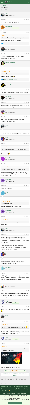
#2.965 (27, 90)
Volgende (21, 370)
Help (27, 389)
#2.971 (27, 185)
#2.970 (27, 163)
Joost (6, 192)
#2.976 (27, 273)
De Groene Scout (10, 62)
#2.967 (27, 116)
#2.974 (27, 234)
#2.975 (27, 259)
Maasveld (8, 179)
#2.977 (27, 291)
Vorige (7, 370)
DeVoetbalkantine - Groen (8, 386)
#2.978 (27, 307)
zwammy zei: (5, 167)
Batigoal (8, 267)
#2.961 (27, 19)
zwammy (8, 84)
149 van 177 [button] (14, 370)
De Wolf (4, 10)
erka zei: (4, 35)
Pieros (7, 285)
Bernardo (8, 48)
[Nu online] (4, 65)
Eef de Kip (8, 96)
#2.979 (27, 321)
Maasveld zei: (5, 201)
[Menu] (2, 2)
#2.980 (27, 343)
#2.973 (27, 216)
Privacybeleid (21, 389)
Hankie (7, 111)
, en (10, 79)
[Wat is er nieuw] (24, 1)
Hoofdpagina (4, 390)
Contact (3, 389)
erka (6, 13)
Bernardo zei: (5, 71)
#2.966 (27, 102)
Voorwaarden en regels (11, 389)
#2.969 (27, 143)
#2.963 (27, 53)
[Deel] (25, 20)
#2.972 (27, 198)
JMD (6, 137)
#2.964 (27, 68)
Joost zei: (4, 219)
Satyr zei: (4, 324)
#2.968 (27, 131)
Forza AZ (7, 158)
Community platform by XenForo (13, 393)
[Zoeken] (28, 1)
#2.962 (27, 32)
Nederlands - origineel (22, 386)
